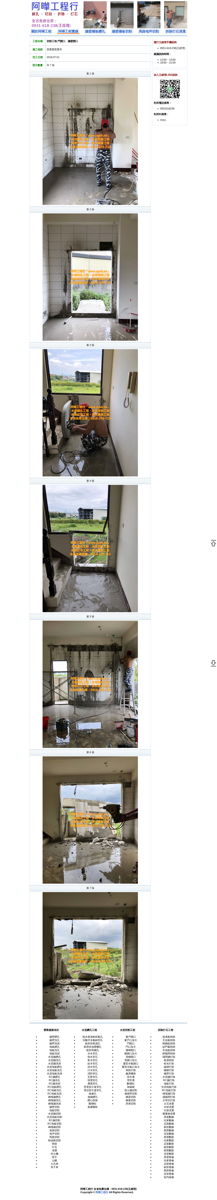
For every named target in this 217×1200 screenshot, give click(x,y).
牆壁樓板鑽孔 (95, 31)
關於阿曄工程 (41, 31)
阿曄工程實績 (68, 31)
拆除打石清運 (176, 31)
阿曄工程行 (102, 1192)
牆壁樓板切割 (122, 31)
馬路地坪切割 (149, 31)
